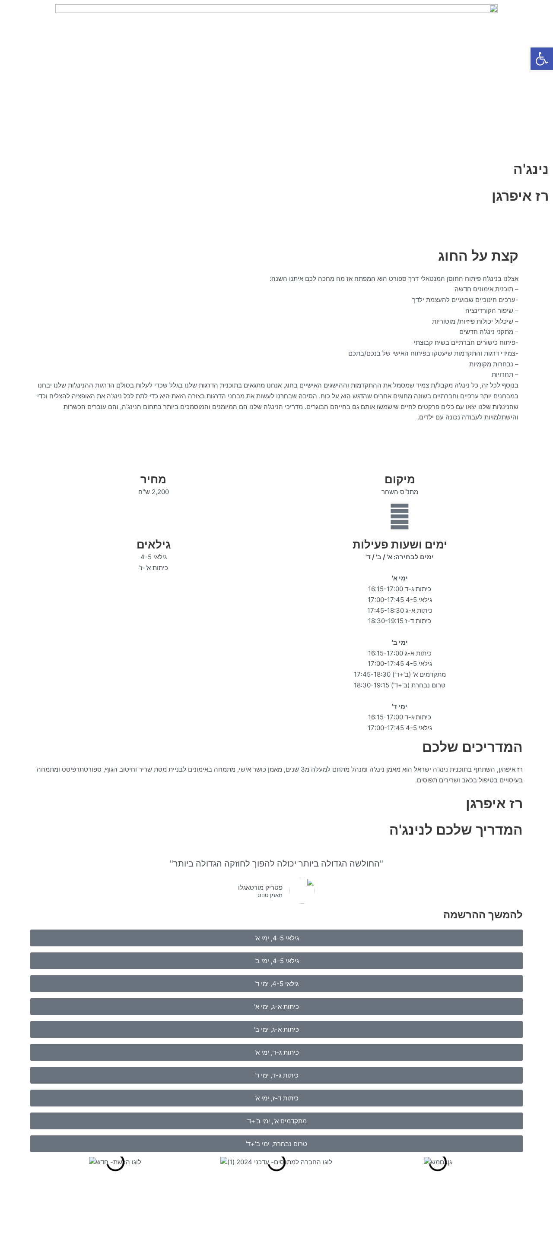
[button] (542, 58)
